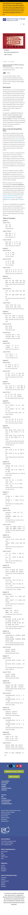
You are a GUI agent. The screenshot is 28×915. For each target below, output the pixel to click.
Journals (3, 865)
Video (2, 858)
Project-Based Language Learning (8, 841)
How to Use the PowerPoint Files (11, 52)
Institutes (3, 879)
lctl (22, 752)
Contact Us (3, 795)
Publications (11, 61)
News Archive (14, 776)
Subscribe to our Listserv (14, 771)
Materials (3, 867)
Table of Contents (8, 54)
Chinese (13, 752)
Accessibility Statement (6, 803)
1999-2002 (6, 752)
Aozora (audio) (4, 851)
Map (2, 796)
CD (9, 752)
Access (8, 72)
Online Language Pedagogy (7, 843)
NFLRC (8, 199)
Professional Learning (6, 788)
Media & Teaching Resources (8, 849)
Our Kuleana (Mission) (6, 800)
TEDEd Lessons (4, 856)
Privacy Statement (5, 802)
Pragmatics (3, 870)
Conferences (4, 877)
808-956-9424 (4, 819)
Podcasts (3, 855)
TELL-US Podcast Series (6, 844)
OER (5, 755)
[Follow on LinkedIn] (14, 766)
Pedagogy (5, 61)
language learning (18, 752)
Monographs (4, 869)
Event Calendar (4, 783)
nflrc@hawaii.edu (5, 821)
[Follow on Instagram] (20, 766)
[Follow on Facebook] (7, 766)
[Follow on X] (10, 766)
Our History (3, 798)
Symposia (3, 882)
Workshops (3, 886)
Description (6, 50)
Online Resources (5, 881)
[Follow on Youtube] (17, 766)
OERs (2, 853)
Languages (3, 784)
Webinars (3, 884)
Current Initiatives (5, 781)
